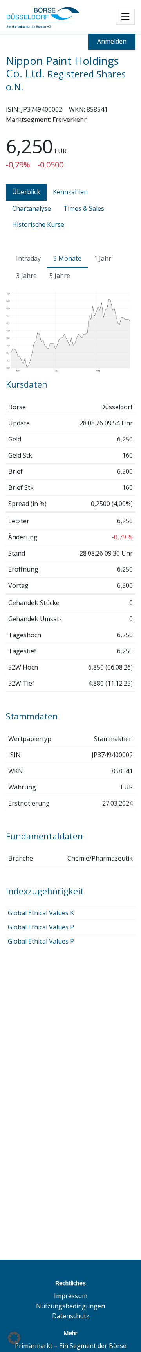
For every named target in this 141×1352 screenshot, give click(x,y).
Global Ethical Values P (41, 927)
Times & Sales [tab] (83, 208)
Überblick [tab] (26, 192)
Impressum (70, 1295)
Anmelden (112, 41)
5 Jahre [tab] (59, 275)
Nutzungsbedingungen (70, 1306)
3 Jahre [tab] (26, 275)
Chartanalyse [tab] (31, 208)
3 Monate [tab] (67, 258)
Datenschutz (70, 1316)
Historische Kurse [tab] (38, 224)
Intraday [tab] (28, 258)
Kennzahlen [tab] (70, 192)
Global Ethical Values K (41, 913)
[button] (14, 1338)
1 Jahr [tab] (102, 258)
